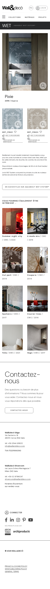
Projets (42, 17)
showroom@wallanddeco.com (18, 479)
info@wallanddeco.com (15, 446)
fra (31, 8)
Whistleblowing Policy (16, 569)
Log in (43, 8)
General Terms (12, 571)
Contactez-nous (19, 410)
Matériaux (29, 17)
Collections (14, 17)
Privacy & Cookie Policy (16, 566)
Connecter (16, 512)
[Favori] (15, 131)
